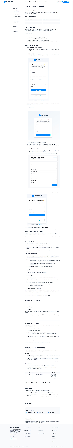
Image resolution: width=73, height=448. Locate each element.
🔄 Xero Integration (47, 19)
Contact (53, 441)
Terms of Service (12, 446)
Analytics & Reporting (27, 433)
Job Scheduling (40, 430)
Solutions (30, 1)
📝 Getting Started (29, 19)
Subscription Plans (16, 24)
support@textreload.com (31, 412)
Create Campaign (16, 14)
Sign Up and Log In (16, 11)
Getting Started (15, 8)
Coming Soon (15, 31)
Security (27, 446)
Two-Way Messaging (27, 430)
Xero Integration (54, 430)
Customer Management (17, 16)
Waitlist (53, 439)
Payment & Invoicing (41, 433)
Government (54, 436)
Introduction (15, 6)
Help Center (54, 433)
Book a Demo (52, 412)
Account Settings (16, 21)
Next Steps (15, 26)
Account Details (16, 22)
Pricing (40, 1)
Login (60, 1)
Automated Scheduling (27, 436)
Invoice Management (16, 18)
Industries (35, 1)
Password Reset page (45, 227)
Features (25, 1)
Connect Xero (16, 12)
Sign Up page (31, 47)
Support (14, 28)
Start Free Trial (66, 1)
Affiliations (53, 438)
